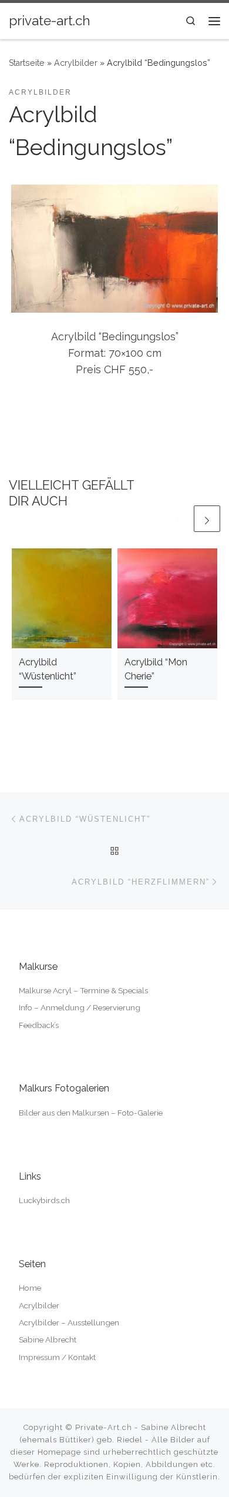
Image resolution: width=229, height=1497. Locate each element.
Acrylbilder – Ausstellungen (69, 1322)
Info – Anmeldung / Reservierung (79, 1007)
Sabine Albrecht (47, 1339)
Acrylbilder (75, 63)
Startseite (27, 63)
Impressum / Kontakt (57, 1357)
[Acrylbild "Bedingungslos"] (114, 249)
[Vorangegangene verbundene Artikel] (178, 518)
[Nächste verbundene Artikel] (207, 518)
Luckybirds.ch (44, 1200)
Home (30, 1287)
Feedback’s (39, 1025)
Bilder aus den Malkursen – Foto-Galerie (91, 1112)
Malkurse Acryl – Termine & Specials (83, 990)
